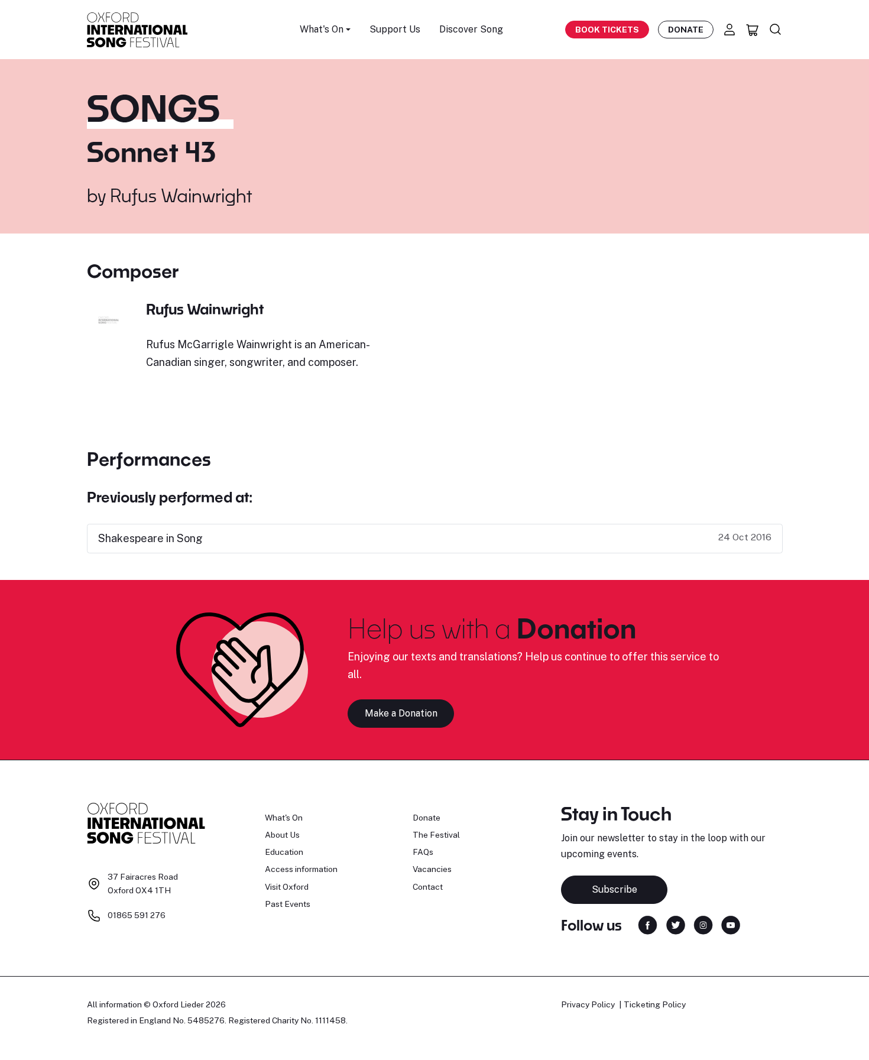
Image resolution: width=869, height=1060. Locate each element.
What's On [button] (321, 29)
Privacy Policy (588, 1004)
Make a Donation (401, 713)
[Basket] (752, 29)
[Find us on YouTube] (730, 924)
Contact (428, 887)
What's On (284, 817)
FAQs (423, 852)
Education (284, 852)
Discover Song (471, 29)
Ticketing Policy (655, 1004)
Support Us (394, 29)
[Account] (729, 29)
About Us (282, 834)
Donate (685, 29)
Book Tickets (607, 29)
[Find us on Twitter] (675, 924)
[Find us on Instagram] (703, 924)
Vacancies (432, 869)
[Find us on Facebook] (647, 924)
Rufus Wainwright (181, 195)
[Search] (776, 29)
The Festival (436, 834)
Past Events (287, 904)
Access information (301, 869)
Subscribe (614, 889)
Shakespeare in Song (150, 538)
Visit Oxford (287, 887)
